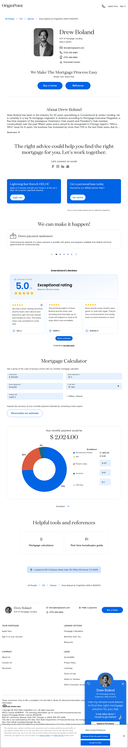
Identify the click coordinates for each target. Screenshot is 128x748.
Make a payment (89, 607)
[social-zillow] (67, 166)
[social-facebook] (52, 166)
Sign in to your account (12, 636)
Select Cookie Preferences (95, 730)
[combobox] (94, 386)
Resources (68, 642)
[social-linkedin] (62, 166)
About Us (6, 657)
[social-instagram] (57, 166)
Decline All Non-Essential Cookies (95, 736)
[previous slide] (51, 254)
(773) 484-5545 (56, 612)
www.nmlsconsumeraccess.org (67, 712)
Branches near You (72, 636)
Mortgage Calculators (73, 631)
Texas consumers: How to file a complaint (20, 700)
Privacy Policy (70, 662)
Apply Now (7, 631)
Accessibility (69, 657)
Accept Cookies (95, 743)
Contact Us (7, 662)
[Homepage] (12, 6)
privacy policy (45, 735)
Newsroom (6, 668)
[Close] (124, 736)
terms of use (58, 735)
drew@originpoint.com (59, 607)
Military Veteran (75, 396)
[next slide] (76, 254)
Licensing (68, 668)
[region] (64, 736)
